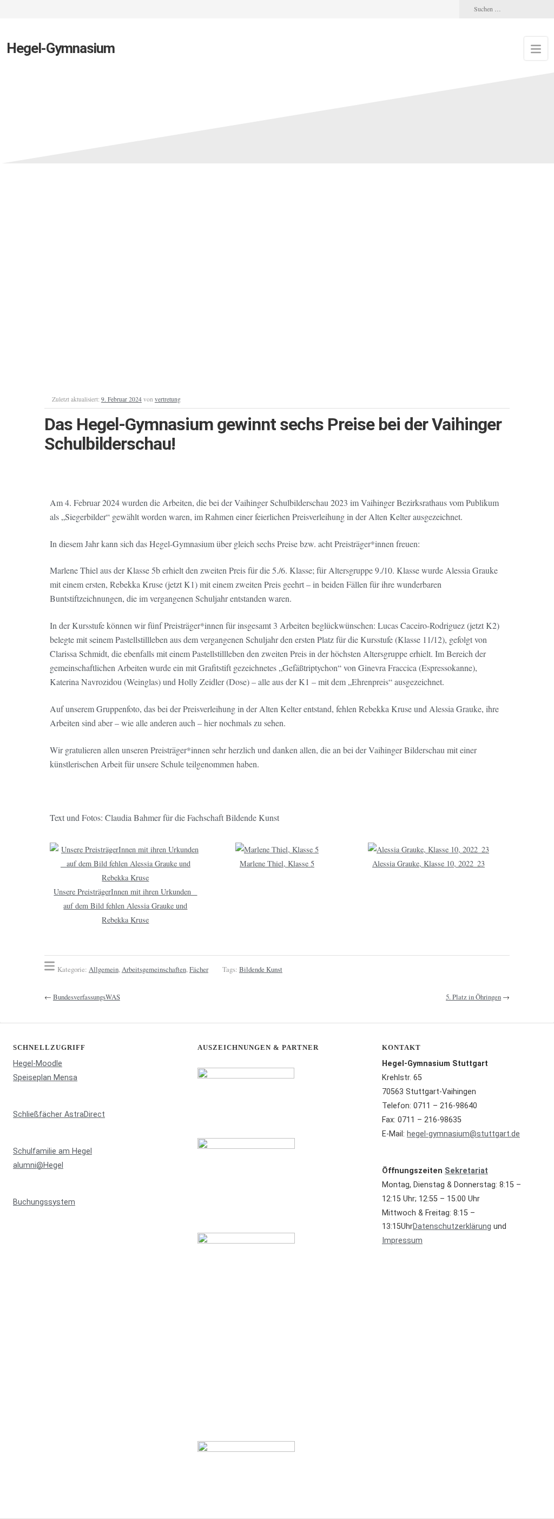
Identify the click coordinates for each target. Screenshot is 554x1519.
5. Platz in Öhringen (473, 997)
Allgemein (103, 969)
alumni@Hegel (38, 1165)
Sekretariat (466, 1170)
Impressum (402, 1240)
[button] (60, 885)
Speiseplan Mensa (45, 1077)
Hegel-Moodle (37, 1063)
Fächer (198, 969)
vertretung (168, 399)
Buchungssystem (44, 1202)
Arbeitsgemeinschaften (154, 969)
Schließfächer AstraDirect (59, 1114)
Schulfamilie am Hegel (52, 1151)
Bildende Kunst (260, 969)
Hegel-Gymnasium (60, 48)
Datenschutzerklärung (452, 1226)
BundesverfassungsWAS (86, 997)
